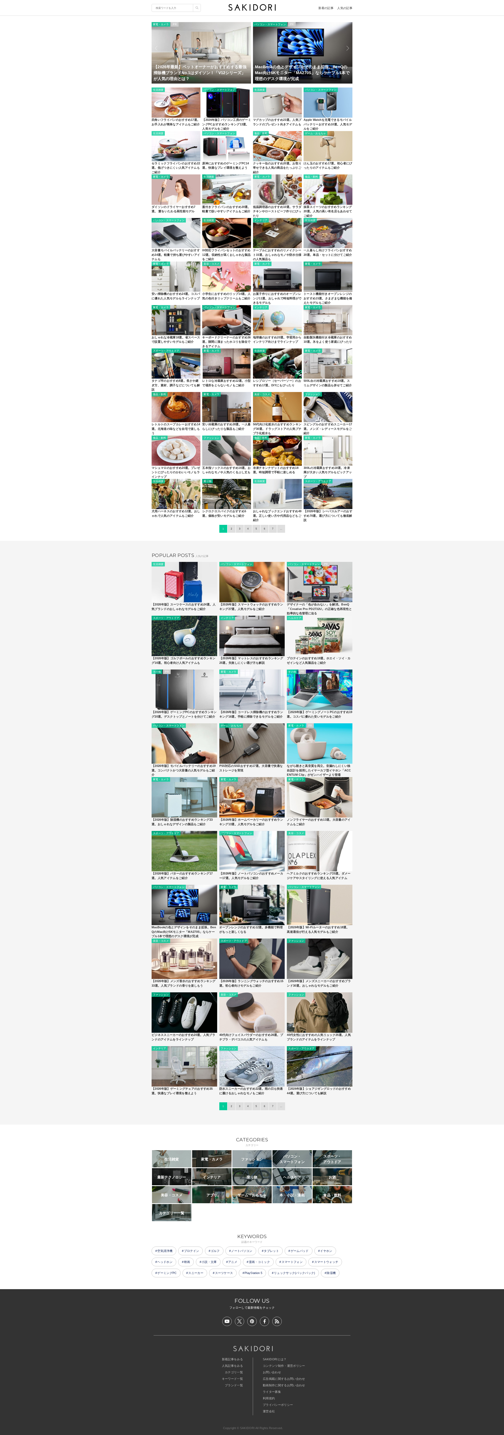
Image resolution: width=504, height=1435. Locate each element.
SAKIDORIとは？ (275, 1359)
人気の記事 (344, 8)
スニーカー (195, 1273)
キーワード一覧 (232, 1378)
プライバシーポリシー (278, 1404)
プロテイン (191, 1250)
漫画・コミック (259, 1262)
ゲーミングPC (167, 1273)
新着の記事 (326, 8)
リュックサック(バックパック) (294, 1273)
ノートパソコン (241, 1250)
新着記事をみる (232, 1359)
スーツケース (224, 1273)
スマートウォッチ (326, 1262)
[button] (156, 48)
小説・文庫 (209, 1262)
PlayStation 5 (253, 1273)
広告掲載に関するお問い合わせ (284, 1378)
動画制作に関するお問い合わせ (284, 1385)
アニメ (232, 1262)
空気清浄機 (164, 1250)
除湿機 (331, 1273)
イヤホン (326, 1250)
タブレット (271, 1250)
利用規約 (269, 1398)
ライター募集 (272, 1391)
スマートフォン (292, 1262)
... (281, 528)
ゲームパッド (300, 1250)
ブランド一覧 (234, 1385)
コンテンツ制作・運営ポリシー (284, 1365)
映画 (187, 1262)
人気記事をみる (232, 1365)
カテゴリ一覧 (234, 1372)
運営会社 (269, 1411)
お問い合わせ (272, 1372)
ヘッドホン (164, 1262)
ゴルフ (215, 1250)
